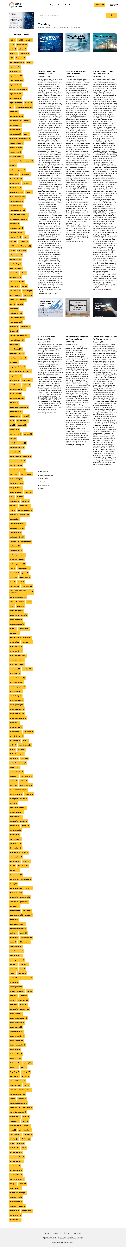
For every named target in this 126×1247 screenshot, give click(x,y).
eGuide (59, 5)
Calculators (69, 5)
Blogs (52, 5)
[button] (114, 5)
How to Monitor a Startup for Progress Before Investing (76, 339)
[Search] (111, 15)
